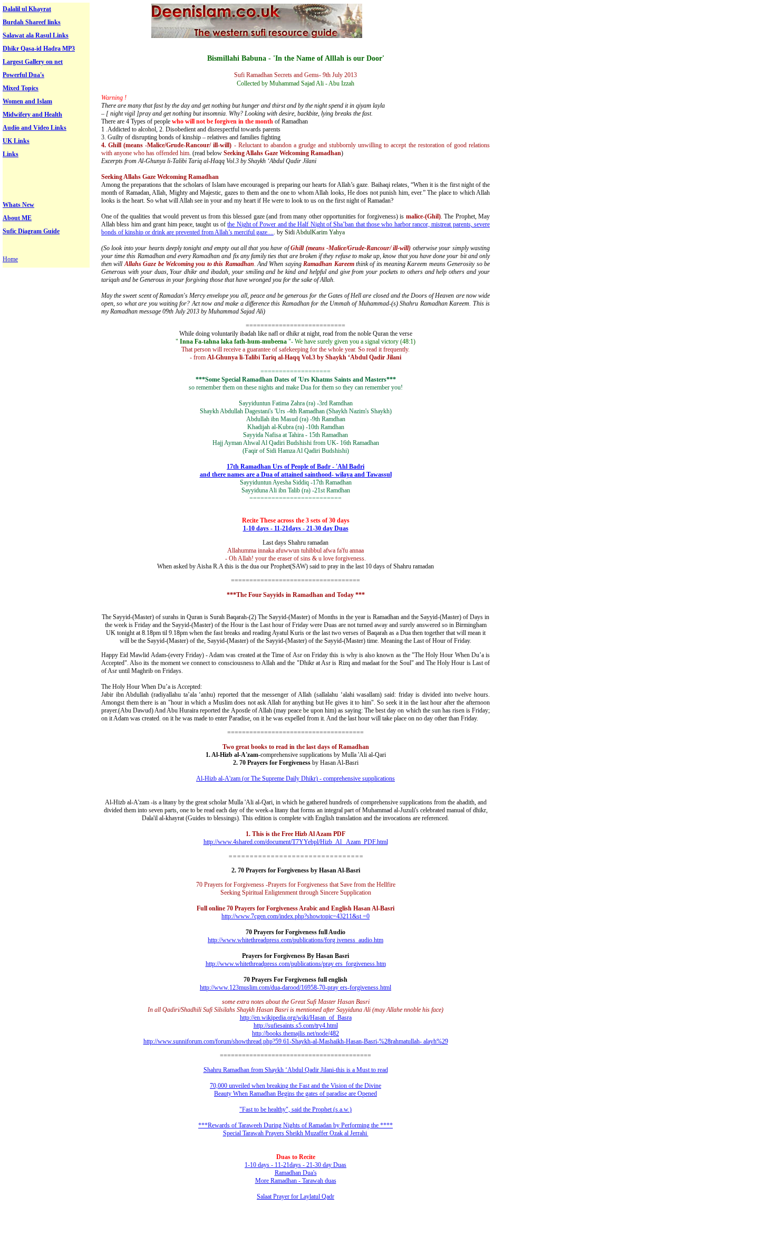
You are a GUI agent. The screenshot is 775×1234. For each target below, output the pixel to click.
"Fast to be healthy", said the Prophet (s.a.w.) (295, 1109)
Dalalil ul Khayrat (27, 9)
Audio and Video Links (34, 127)
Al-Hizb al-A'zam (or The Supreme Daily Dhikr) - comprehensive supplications (295, 778)
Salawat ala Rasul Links (36, 35)
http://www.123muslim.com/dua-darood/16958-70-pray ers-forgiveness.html (295, 987)
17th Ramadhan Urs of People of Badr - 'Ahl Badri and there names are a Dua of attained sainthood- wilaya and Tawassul (296, 470)
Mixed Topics (20, 88)
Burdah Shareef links (32, 22)
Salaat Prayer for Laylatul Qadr (295, 1196)
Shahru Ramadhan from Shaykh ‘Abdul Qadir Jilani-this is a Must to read (296, 1070)
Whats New (18, 204)
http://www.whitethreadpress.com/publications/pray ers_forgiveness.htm (296, 963)
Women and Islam (27, 101)
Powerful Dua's (23, 75)
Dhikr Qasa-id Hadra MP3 (39, 48)
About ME (17, 218)
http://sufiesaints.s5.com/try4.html (296, 1025)
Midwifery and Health (32, 114)
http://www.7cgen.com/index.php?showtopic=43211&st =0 (295, 916)
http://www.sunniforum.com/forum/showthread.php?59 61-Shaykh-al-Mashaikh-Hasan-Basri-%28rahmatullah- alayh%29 (295, 1041)
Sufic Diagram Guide (31, 231)
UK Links (16, 141)
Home (10, 259)
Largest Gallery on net (33, 61)
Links (10, 154)
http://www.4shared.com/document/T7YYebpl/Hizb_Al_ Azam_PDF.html (296, 842)
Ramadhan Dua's (296, 1172)
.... (270, 232)
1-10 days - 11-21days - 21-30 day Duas (295, 528)
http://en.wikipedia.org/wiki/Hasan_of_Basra (296, 1017)
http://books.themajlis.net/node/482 (295, 1033)
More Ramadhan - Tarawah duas (295, 1180)
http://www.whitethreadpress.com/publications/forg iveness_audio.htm (295, 940)
